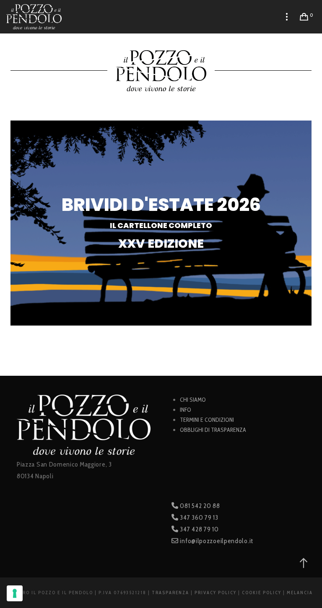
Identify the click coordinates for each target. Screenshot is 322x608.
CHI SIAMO (193, 399)
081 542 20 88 (199, 506)
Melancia (300, 592)
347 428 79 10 (199, 529)
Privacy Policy (215, 592)
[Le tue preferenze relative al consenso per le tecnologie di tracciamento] (15, 593)
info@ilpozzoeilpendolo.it (216, 541)
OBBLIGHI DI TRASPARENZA (213, 430)
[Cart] (304, 16)
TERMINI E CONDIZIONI (207, 419)
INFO (185, 409)
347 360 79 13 (198, 517)
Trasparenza (170, 592)
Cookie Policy (261, 592)
